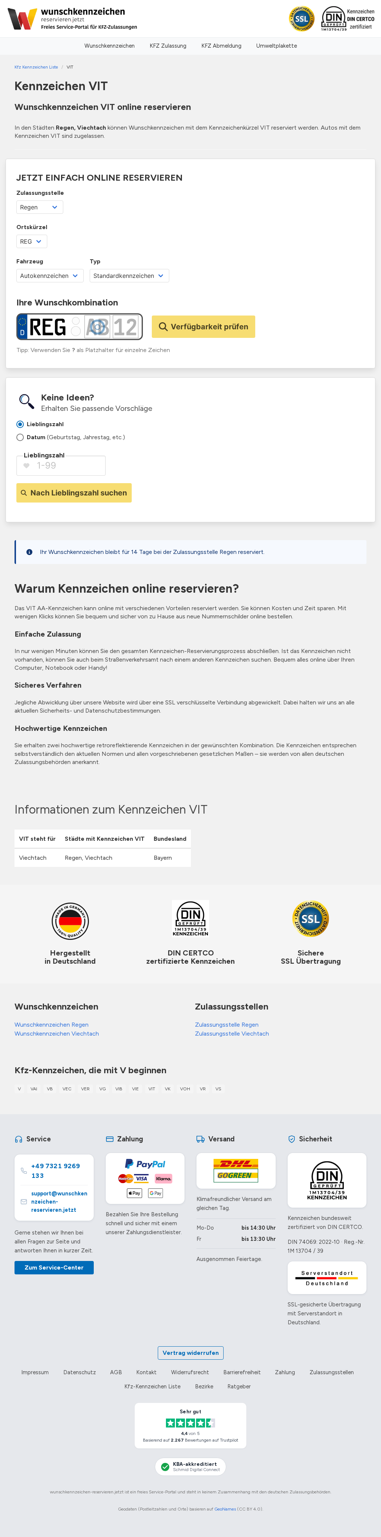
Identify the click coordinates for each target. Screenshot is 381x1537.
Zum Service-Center (54, 1267)
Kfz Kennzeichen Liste (36, 67)
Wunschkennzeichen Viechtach (57, 1033)
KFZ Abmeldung (221, 45)
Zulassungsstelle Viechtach (232, 1033)
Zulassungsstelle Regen (227, 1024)
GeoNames (225, 1509)
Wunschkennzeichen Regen (52, 1024)
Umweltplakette (276, 45)
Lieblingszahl (44, 455)
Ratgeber (239, 1386)
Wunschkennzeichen (109, 45)
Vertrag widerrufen (191, 1352)
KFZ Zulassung (168, 45)
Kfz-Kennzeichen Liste (152, 1386)
